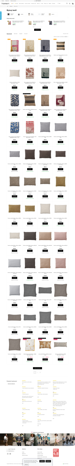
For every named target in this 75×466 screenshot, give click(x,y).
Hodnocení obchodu (13, 0)
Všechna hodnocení (11, 383)
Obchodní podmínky (40, 455)
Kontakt (3, 0)
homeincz (10, 454)
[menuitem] (12, 3)
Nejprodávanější (9, 33)
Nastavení (26, 464)
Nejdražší (20, 33)
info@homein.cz (11, 451)
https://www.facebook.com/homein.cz (8, 454)
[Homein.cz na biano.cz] (56, 453)
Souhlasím (48, 461)
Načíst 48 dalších (37, 368)
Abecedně (25, 33)
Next (67, 18)
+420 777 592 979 (11, 449)
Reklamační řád (40, 458)
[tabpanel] (17, 23)
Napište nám (7, 0)
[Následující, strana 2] (37, 372)
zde (35, 462)
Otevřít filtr (37, 29)
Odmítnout (42, 461)
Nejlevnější (15, 33)
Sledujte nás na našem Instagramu (38, 432)
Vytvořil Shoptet (66, 463)
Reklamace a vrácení (40, 453)
